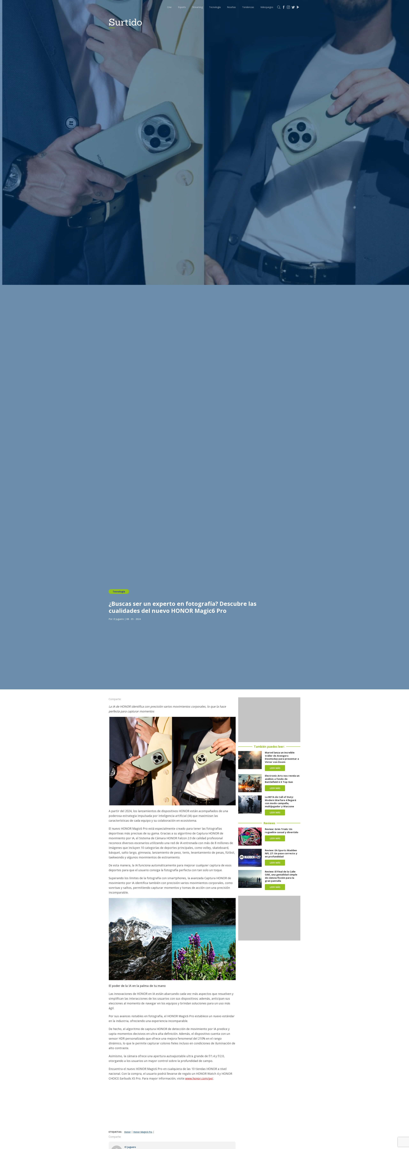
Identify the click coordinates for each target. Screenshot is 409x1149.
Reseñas (231, 7)
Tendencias (248, 7)
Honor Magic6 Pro (142, 1131)
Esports (182, 7)
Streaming (197, 7)
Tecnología (215, 7)
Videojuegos (266, 7)
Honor (127, 1131)
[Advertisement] (172, 1106)
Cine (169, 7)
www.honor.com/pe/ (199, 1078)
